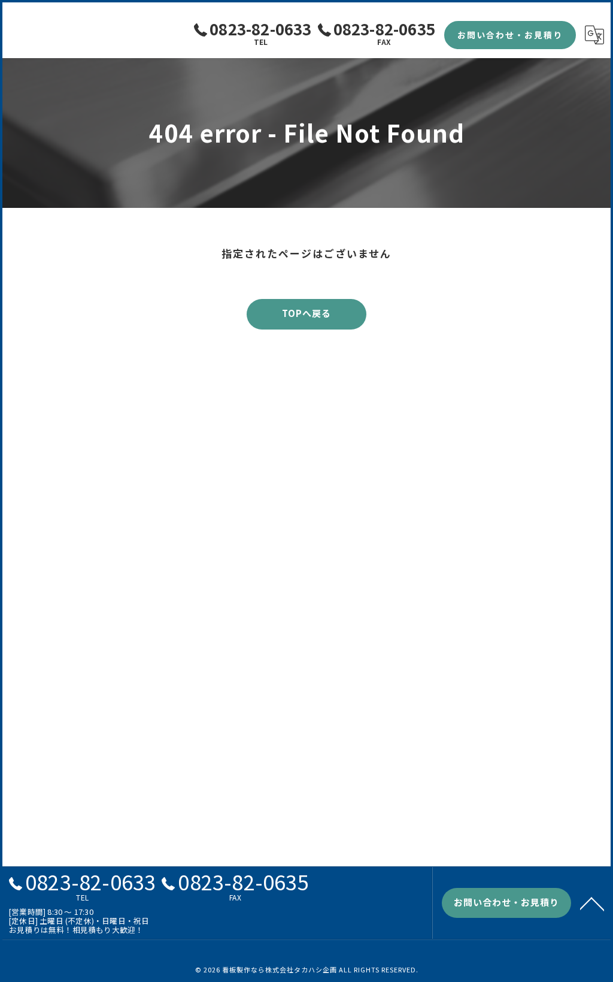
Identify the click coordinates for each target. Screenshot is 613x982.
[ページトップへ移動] (592, 903)
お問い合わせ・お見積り (510, 35)
